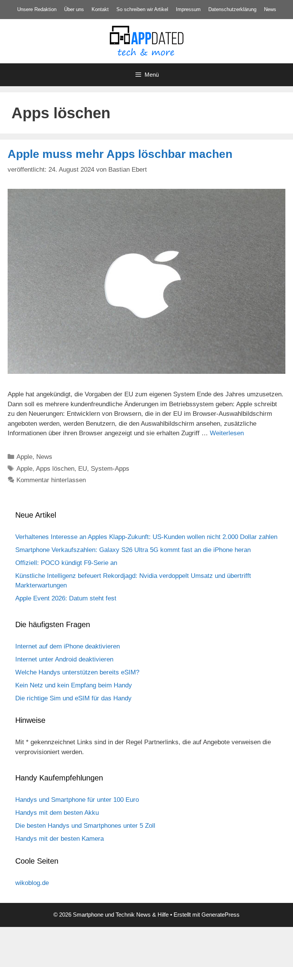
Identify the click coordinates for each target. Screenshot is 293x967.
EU (82, 468)
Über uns (74, 9)
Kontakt (100, 9)
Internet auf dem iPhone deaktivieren (67, 646)
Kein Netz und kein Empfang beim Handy (73, 685)
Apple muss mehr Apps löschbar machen (120, 154)
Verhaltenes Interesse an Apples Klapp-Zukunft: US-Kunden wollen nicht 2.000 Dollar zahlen (146, 537)
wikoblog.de (32, 883)
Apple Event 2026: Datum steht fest (65, 598)
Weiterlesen (227, 433)
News (270, 9)
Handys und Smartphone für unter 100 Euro (77, 799)
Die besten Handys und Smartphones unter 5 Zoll (85, 825)
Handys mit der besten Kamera (59, 838)
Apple (24, 456)
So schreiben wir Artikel (142, 9)
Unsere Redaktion (36, 9)
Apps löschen (55, 468)
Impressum (188, 9)
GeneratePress (220, 914)
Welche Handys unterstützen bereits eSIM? (77, 672)
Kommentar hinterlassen (51, 480)
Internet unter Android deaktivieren (64, 659)
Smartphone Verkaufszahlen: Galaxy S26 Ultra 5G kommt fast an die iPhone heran (133, 549)
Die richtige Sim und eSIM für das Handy (73, 698)
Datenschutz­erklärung (232, 9)
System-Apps (110, 468)
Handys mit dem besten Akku (57, 812)
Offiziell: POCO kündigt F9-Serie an (66, 562)
